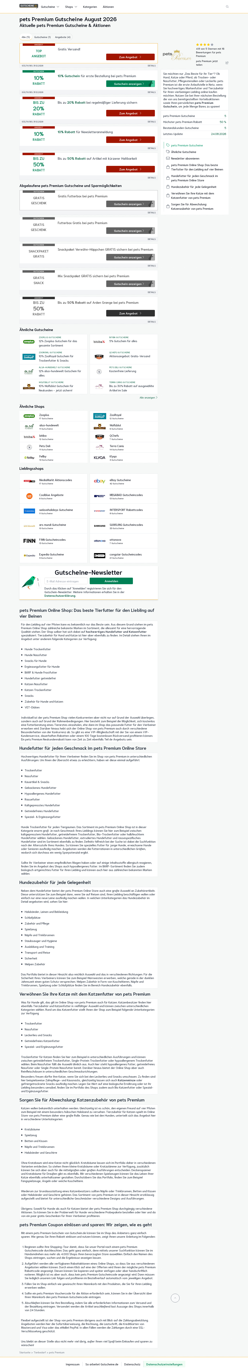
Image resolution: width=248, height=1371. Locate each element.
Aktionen (108, 6)
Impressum (73, 1364)
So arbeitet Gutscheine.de (102, 1364)
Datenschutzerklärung (59, 595)
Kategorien (90, 6)
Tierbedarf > (41, 1352)
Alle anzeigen (147, 397)
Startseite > (26, 1352)
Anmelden (111, 581)
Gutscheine (48, 6)
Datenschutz (132, 1364)
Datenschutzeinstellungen (164, 1364)
